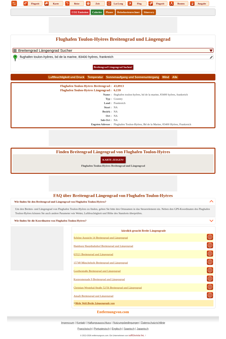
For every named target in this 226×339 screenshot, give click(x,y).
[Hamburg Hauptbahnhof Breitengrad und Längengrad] (209, 248)
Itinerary (149, 12)
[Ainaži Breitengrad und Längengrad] (209, 297)
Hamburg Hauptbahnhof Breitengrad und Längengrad (103, 246)
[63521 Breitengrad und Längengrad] (209, 256)
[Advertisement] (113, 25)
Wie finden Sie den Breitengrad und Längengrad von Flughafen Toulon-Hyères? (60, 201)
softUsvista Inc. (137, 335)
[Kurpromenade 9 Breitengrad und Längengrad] (209, 281)
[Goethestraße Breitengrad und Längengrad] (209, 273)
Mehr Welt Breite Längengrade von (95, 303)
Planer (109, 12)
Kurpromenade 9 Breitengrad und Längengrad (99, 279)
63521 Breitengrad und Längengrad (93, 254)
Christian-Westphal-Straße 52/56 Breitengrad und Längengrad (108, 287)
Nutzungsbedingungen (126, 322)
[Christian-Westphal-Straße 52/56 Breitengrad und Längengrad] (209, 289)
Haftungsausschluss (99, 322)
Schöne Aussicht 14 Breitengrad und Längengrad (101, 237)
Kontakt (80, 322)
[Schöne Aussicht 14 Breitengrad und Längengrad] (209, 239)
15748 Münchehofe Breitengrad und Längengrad (101, 262)
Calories (97, 12)
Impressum (67, 322)
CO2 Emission (80, 12)
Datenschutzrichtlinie (153, 322)
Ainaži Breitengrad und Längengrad (93, 296)
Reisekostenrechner (128, 12)
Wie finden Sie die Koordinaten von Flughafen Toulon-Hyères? (50, 220)
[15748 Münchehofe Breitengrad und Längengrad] (209, 264)
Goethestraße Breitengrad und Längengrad (97, 271)
